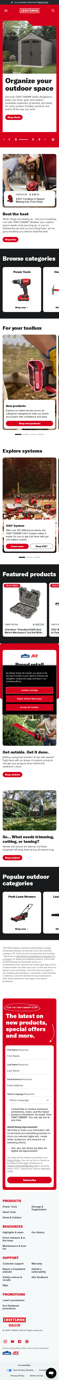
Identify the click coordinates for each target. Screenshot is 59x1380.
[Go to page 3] (33, 434)
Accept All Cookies (29, 707)
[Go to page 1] (18, 434)
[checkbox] (8, 1114)
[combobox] (29, 1100)
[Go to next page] (45, 139)
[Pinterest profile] (27, 1341)
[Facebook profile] (19, 1341)
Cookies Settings (29, 690)
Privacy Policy (13, 1160)
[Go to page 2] (25, 434)
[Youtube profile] (12, 1341)
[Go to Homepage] (29, 10)
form (25, 1163)
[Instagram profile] (5, 1341)
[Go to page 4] (41, 434)
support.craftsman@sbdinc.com (22, 1166)
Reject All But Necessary (29, 699)
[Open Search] (53, 10)
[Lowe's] (7, 1353)
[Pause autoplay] (53, 139)
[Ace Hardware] (15, 1353)
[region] (29, 293)
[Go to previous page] (4, 139)
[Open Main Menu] (6, 10)
